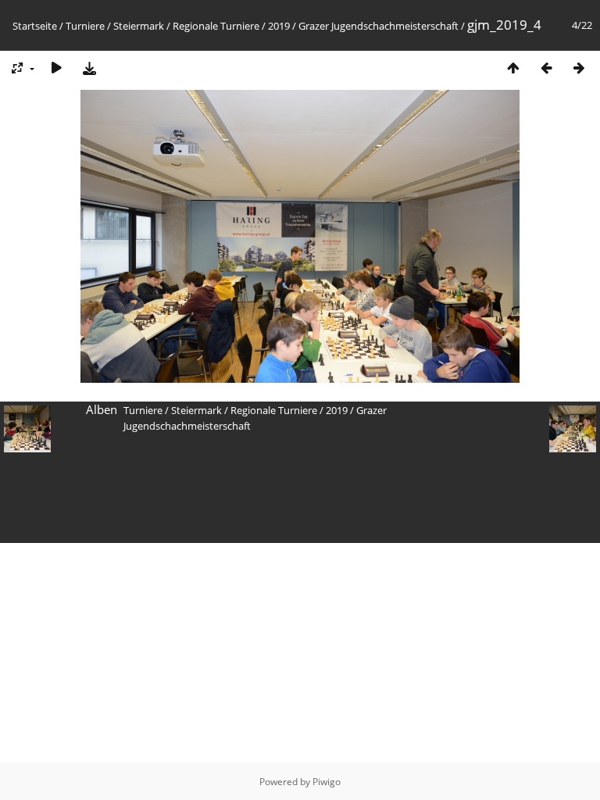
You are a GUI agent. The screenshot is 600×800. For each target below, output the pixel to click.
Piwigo (326, 781)
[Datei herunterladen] (89, 68)
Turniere (85, 26)
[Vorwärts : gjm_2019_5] (578, 68)
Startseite (34, 26)
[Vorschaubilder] (513, 68)
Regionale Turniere (216, 26)
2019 (279, 26)
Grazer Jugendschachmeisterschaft (378, 26)
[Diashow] (56, 68)
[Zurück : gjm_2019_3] (546, 68)
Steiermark (138, 26)
